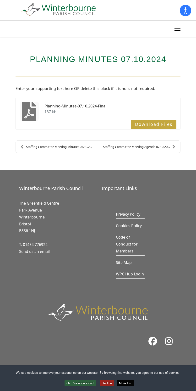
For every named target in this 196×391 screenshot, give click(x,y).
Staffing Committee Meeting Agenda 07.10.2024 (137, 147)
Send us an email (34, 251)
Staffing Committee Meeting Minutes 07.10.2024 (60, 147)
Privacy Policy (128, 214)
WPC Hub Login (130, 274)
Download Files (154, 124)
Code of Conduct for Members (127, 244)
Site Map (124, 262)
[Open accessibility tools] (185, 10)
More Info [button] (125, 383)
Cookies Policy (129, 225)
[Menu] (177, 28)
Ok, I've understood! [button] (80, 383)
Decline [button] (107, 383)
